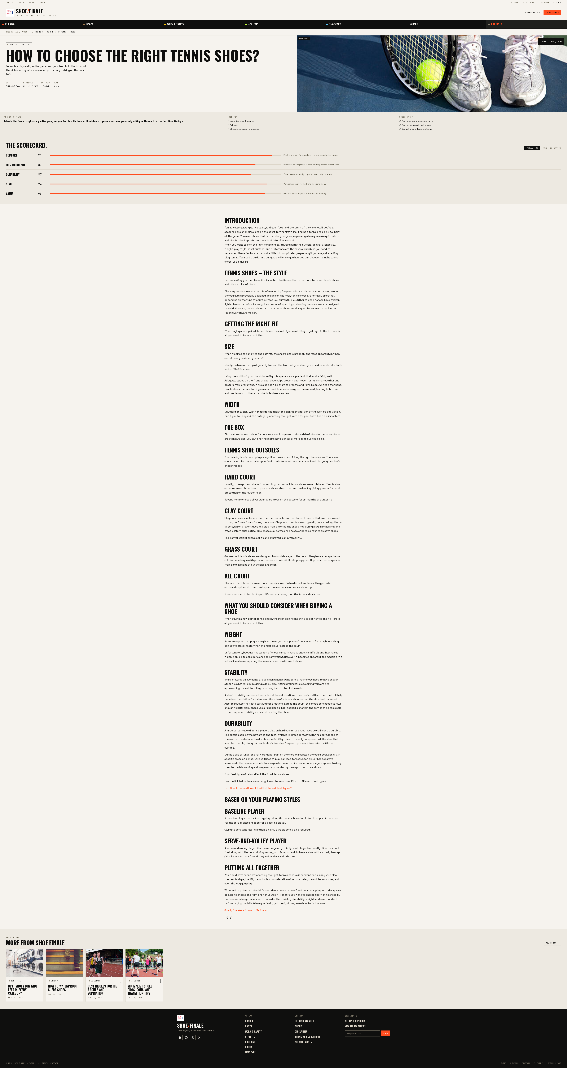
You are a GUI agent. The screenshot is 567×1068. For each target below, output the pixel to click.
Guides (414, 24)
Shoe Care (335, 24)
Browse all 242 (532, 12)
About (533, 2)
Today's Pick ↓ (552, 12)
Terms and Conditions (307, 1036)
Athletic (253, 24)
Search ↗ (556, 2)
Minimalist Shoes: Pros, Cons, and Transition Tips (140, 989)
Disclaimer (544, 2)
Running (9, 24)
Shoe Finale (12, 32)
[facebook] (180, 1037)
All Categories (303, 1042)
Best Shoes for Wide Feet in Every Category (22, 989)
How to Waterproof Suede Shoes (62, 988)
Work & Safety (175, 24)
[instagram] (186, 1037)
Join (385, 1033)
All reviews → (552, 942)
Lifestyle (496, 24)
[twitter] (199, 1037)
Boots (89, 24)
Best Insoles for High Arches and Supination (103, 989)
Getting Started (519, 2)
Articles (26, 32)
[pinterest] (192, 1037)
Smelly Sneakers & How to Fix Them (245, 910)
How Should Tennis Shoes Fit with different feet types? (258, 788)
